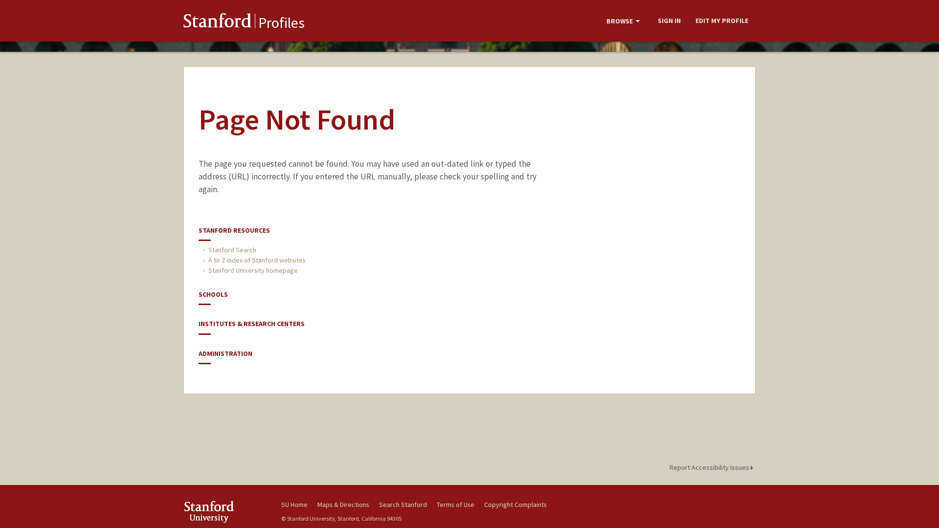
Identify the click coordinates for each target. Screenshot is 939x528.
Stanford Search (232, 249)
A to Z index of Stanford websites (257, 260)
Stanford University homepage (253, 270)
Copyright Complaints (515, 504)
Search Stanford (403, 504)
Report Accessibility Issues (710, 467)
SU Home (294, 504)
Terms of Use (455, 504)
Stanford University (225, 512)
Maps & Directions (343, 504)
